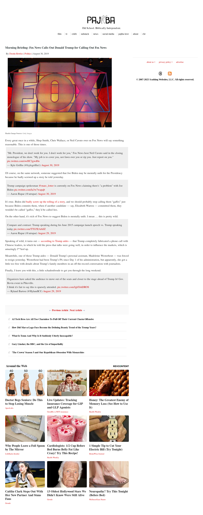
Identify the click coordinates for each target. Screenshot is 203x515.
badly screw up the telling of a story (45, 201)
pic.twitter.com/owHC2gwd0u (23, 161)
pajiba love (123, 34)
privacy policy (165, 62)
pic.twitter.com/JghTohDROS (73, 287)
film (59, 34)
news (95, 34)
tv (66, 34)
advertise (180, 62)
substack (85, 34)
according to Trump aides (55, 241)
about (135, 34)
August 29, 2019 (47, 233)
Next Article (76, 310)
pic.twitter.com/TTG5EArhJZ (30, 229)
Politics (28, 53)
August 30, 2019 (50, 165)
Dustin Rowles (16, 53)
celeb (74, 34)
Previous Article (60, 310)
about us (150, 62)
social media (108, 34)
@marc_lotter (46, 185)
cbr (144, 34)
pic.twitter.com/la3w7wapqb (29, 189)
